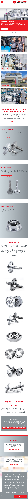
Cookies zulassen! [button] (8, 496)
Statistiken (14, 492)
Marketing (22, 492)
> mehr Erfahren (5, 28)
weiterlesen (14, 121)
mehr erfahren (6, 137)
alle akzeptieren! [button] (20, 496)
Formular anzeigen (14, 449)
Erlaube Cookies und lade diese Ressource (14, 427)
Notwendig (7, 492)
